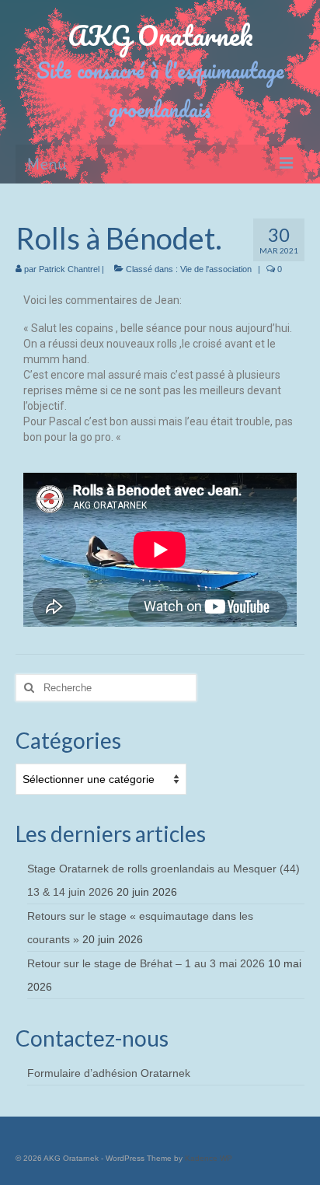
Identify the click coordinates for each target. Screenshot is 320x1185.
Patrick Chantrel (69, 269)
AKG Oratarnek (160, 35)
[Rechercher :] (106, 687)
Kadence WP (208, 1158)
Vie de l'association (216, 269)
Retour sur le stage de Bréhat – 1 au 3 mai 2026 (146, 963)
